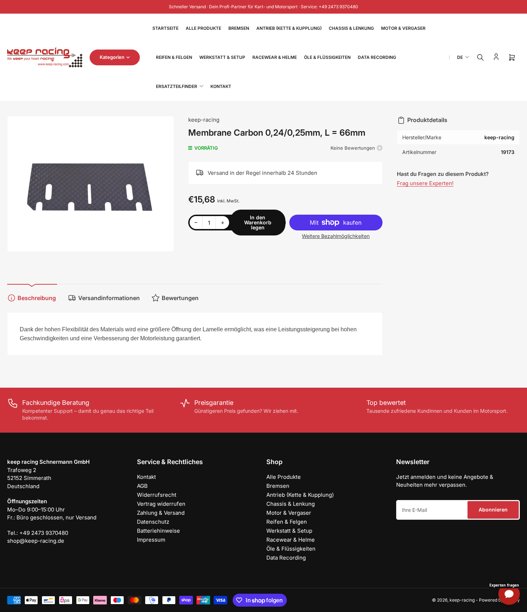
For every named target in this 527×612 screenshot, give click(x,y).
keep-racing (203, 119)
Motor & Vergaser (403, 28)
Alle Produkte (203, 28)
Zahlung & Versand (161, 512)
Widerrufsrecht (156, 494)
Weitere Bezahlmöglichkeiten (336, 236)
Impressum (151, 539)
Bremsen (238, 28)
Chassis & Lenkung (351, 28)
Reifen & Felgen (174, 57)
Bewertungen (180, 298)
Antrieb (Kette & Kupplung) (289, 28)
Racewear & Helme (274, 57)
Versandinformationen (109, 298)
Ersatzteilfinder (176, 86)
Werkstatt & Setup (222, 57)
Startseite (165, 28)
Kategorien (112, 57)
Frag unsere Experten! (425, 183)
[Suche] (480, 57)
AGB (142, 485)
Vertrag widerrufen (161, 503)
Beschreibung (37, 298)
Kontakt (220, 86)
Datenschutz (153, 521)
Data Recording (377, 57)
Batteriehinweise (158, 530)
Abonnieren (493, 509)
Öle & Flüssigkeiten (327, 57)
